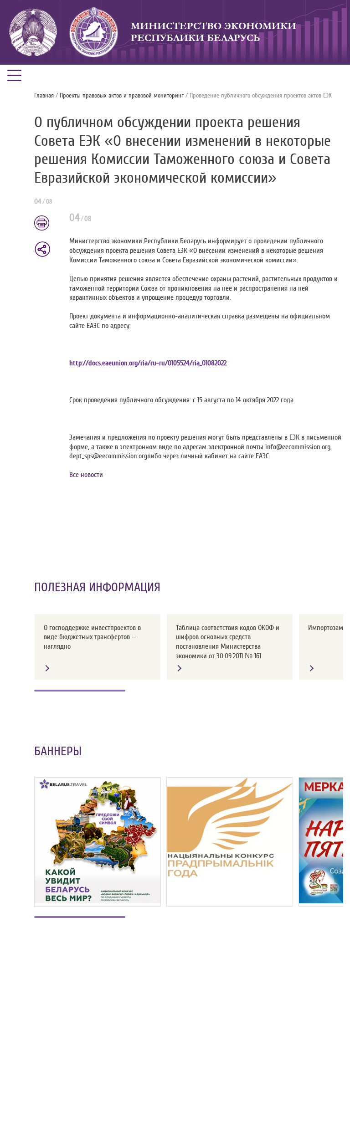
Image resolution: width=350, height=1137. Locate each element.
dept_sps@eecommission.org (108, 456)
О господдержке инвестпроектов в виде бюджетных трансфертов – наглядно (92, 637)
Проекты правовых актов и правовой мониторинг (122, 95)
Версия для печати (47, 223)
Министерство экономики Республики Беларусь (213, 32)
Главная (44, 95)
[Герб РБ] (33, 32)
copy (42, 249)
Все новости (86, 475)
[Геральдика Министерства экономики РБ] (94, 32)
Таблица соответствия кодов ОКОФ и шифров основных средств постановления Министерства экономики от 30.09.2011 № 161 (227, 642)
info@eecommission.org (297, 447)
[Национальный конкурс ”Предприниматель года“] (230, 828)
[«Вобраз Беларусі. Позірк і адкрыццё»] (97, 840)
